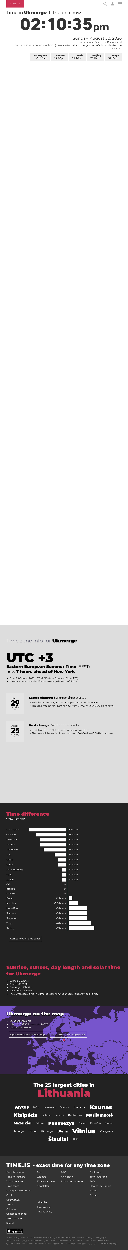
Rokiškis (109, 1123)
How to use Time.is (100, 1186)
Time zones (12, 1186)
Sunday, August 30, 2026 (97, 38)
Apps (39, 1172)
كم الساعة (81, 1240)
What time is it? (13, 1240)
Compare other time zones (25, 938)
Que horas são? (13, 1243)
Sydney (10, 928)
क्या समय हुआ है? (36, 1240)
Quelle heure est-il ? (66, 1240)
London (59, 57)
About (93, 1190)
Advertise (42, 1202)
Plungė (82, 1123)
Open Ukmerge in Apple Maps (68, 1034)
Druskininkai (49, 1107)
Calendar (11, 1209)
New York (11, 839)
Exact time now (15, 1172)
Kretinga (46, 1115)
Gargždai (64, 1107)
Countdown (13, 1200)
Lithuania (64, 1093)
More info (63, 45)
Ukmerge (47, 1131)
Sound (10, 1223)
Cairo (9, 884)
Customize (96, 1172)
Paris (77, 57)
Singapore (12, 918)
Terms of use (44, 1207)
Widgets (41, 1176)
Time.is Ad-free (98, 1176)
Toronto (10, 844)
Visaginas (106, 1131)
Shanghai (11, 913)
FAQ (92, 1181)
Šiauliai (58, 1139)
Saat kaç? (70, 1243)
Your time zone (14, 1181)
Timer (9, 1204)
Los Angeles (40, 57)
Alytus (22, 1107)
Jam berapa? (27, 1243)
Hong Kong (12, 908)
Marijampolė (99, 1115)
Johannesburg (14, 869)
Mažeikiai (23, 1123)
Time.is (15, 4)
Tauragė (19, 1131)
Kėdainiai (75, 1115)
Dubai (9, 898)
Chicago (11, 834)
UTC (8, 854)
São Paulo (12, 849)
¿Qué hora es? (50, 1240)
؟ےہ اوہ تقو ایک (93, 1243)
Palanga (40, 1123)
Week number (14, 1218)
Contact (94, 1195)
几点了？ (25, 1240)
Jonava (79, 1107)
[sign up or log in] (112, 4)
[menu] (120, 4)
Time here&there (15, 1176)
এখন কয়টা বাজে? (91, 1240)
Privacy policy (44, 1211)
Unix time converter (72, 1181)
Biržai (35, 1107)
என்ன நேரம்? (81, 1243)
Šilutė (75, 1139)
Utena (62, 1131)
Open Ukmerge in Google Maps (28, 1034)
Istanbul (11, 889)
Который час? (104, 1240)
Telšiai (32, 1131)
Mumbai (11, 903)
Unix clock (67, 1176)
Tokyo (113, 57)
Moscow (11, 893)
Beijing (95, 57)
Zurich (10, 879)
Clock (9, 1195)
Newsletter (43, 1186)
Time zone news (46, 1181)
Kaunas (101, 1107)
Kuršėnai (59, 1115)
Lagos (9, 859)
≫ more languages (109, 1243)
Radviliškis (95, 1123)
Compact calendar (16, 1213)
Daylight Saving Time (18, 1190)
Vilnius (83, 1131)
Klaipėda (26, 1115)
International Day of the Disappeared (101, 42)
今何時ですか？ (58, 1243)
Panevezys (61, 1123)
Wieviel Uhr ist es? (42, 1243)
